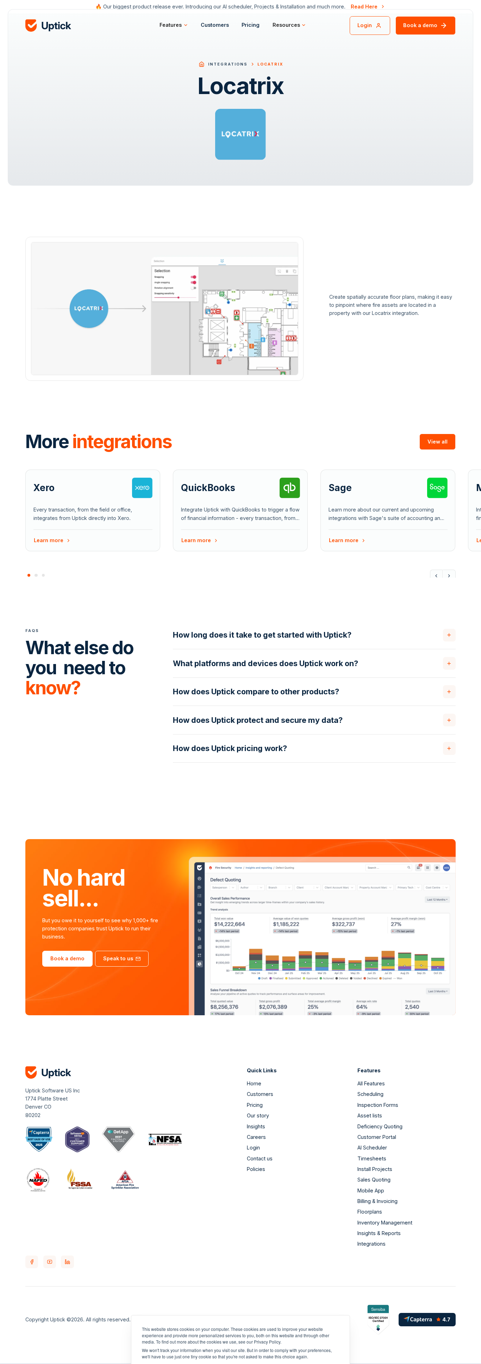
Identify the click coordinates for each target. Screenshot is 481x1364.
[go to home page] (81, 25)
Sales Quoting (374, 1180)
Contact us (260, 1158)
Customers (215, 25)
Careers (256, 1137)
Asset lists (369, 1115)
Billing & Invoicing (377, 1201)
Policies (256, 1169)
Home (254, 1083)
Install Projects (374, 1169)
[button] (174, 25)
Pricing (251, 25)
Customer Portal (376, 1137)
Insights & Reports (379, 1233)
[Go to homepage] (202, 64)
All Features (371, 1083)
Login (253, 1148)
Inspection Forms (377, 1105)
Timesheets (371, 1158)
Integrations (228, 64)
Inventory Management (384, 1223)
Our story (258, 1115)
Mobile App (370, 1191)
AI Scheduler (372, 1148)
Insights (256, 1126)
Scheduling (370, 1094)
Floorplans (369, 1212)
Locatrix (270, 64)
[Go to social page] (31, 1262)
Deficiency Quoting (379, 1126)
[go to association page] (38, 1139)
